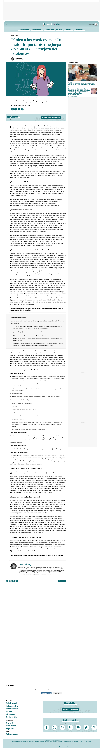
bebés (60, 300)
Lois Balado (71, 86)
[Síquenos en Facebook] (46, 727)
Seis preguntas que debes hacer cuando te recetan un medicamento (40, 555)
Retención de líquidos (17, 383)
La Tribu (59, 30)
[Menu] (6, 24)
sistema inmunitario (16, 134)
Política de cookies (48, 746)
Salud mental (49, 30)
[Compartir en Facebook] (19, 109)
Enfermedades (24, 30)
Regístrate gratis (46, 693)
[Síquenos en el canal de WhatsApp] (94, 727)
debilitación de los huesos (33, 144)
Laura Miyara (19, 58)
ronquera (18, 442)
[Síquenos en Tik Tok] (86, 727)
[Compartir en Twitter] (22, 109)
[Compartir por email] (15, 109)
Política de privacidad (38, 746)
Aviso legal (29, 746)
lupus (23, 221)
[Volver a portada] (51, 24)
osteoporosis (24, 261)
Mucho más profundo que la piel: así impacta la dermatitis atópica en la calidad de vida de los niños (37, 309)
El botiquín (68, 30)
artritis (42, 219)
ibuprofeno (13, 524)
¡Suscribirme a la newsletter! (51, 117)
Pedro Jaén (54, 155)
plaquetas (44, 227)
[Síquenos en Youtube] (78, 727)
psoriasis (55, 225)
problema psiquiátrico (30, 513)
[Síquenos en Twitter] (54, 727)
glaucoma (29, 272)
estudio (46, 146)
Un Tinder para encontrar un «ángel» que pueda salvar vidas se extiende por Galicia (81, 83)
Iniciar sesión (57, 693)
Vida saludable (37, 30)
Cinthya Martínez (72, 96)
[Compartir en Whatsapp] (12, 109)
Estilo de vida (79, 30)
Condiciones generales (58, 746)
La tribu (9, 711)
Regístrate (10, 728)
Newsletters (11, 725)
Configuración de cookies (70, 746)
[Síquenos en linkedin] (70, 727)
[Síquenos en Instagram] (62, 727)
